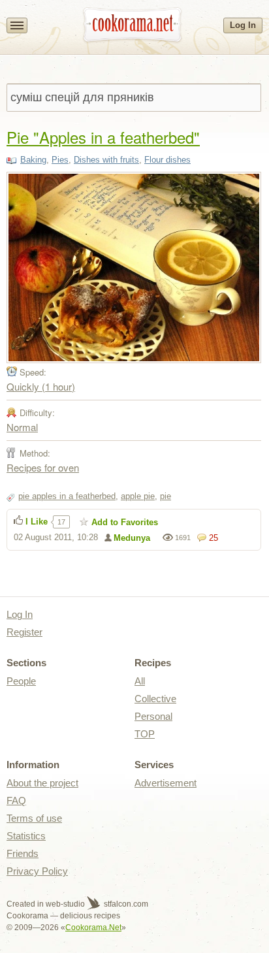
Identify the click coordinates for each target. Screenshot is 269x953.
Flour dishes (167, 160)
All (139, 680)
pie (165, 496)
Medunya (132, 538)
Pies (60, 160)
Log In (243, 25)
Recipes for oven (43, 467)
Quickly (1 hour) (41, 386)
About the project (42, 782)
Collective (155, 698)
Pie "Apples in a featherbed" (103, 136)
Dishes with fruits (106, 160)
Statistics (26, 835)
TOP (144, 733)
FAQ (16, 800)
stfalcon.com (125, 904)
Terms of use (34, 818)
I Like (36, 521)
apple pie (138, 496)
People (21, 680)
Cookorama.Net (93, 927)
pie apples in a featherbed (67, 496)
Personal (153, 716)
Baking (33, 160)
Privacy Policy (37, 871)
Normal (22, 427)
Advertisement (165, 782)
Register (24, 632)
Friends (23, 853)
